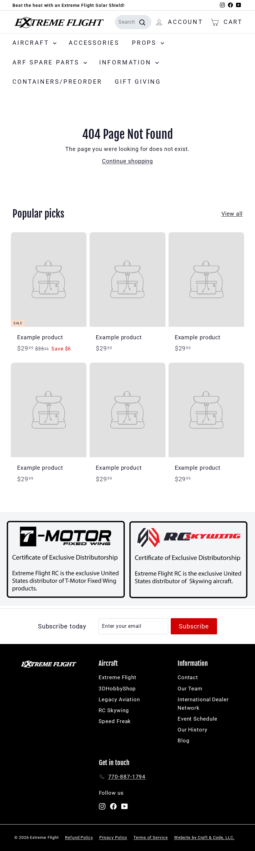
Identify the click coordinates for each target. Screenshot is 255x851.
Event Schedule (197, 719)
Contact (188, 677)
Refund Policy (79, 837)
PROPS (145, 42)
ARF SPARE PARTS (47, 62)
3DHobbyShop (117, 688)
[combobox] (133, 22)
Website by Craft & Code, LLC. (204, 837)
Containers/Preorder (57, 81)
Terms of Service (150, 837)
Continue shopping (127, 161)
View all (232, 213)
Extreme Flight (118, 677)
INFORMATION (126, 62)
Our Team (190, 688)
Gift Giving (138, 81)
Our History (192, 729)
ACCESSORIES (94, 42)
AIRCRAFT (32, 42)
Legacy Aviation (119, 699)
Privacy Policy (113, 837)
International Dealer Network (203, 703)
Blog (184, 740)
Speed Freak (115, 721)
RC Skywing (114, 710)
